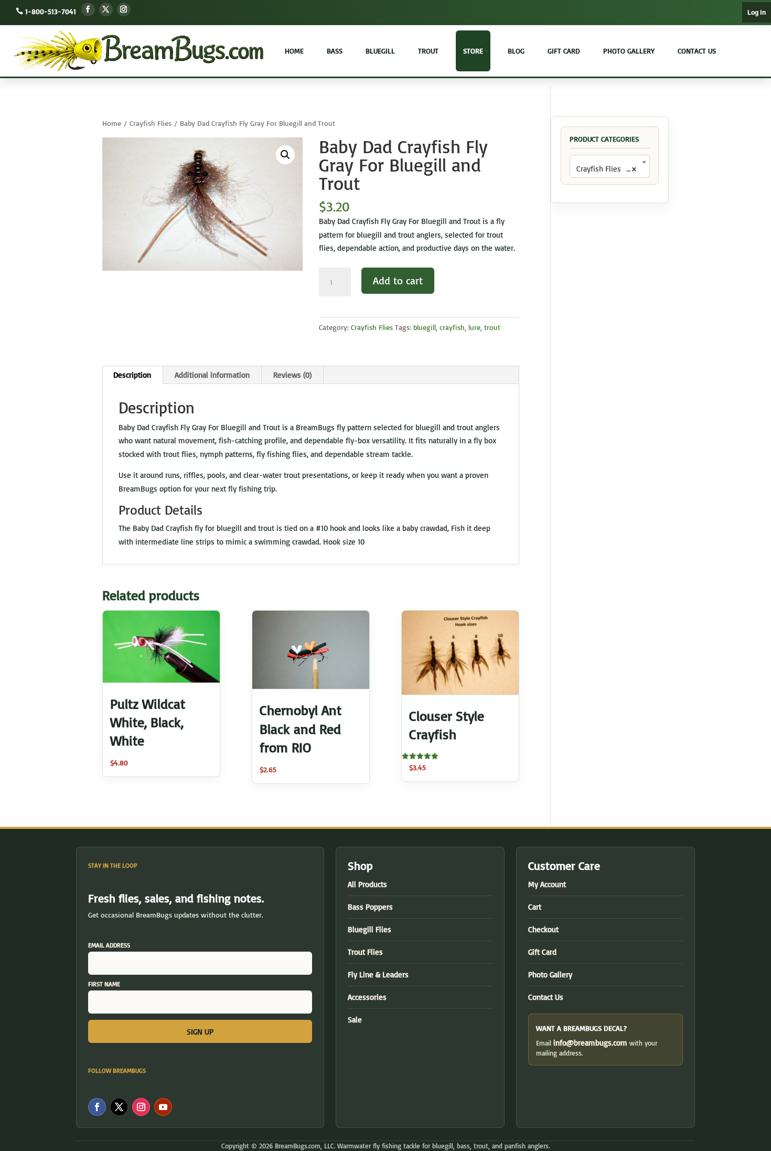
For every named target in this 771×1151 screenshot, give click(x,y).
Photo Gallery (629, 50)
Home (294, 50)
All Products (367, 884)
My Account (547, 884)
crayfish (452, 327)
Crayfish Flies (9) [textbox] (606, 169)
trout (492, 327)
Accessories (367, 997)
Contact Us (697, 50)
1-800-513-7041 (50, 11)
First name (104, 984)
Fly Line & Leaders (378, 974)
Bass (334, 50)
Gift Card (564, 50)
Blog (516, 50)
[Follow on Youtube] (163, 1107)
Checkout (543, 929)
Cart (534, 907)
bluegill (424, 327)
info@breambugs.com (590, 1043)
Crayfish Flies (151, 123)
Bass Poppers (370, 907)
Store (473, 50)
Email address (109, 945)
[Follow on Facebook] (88, 9)
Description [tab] (132, 375)
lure (474, 327)
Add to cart (398, 280)
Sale (355, 1020)
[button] (285, 154)
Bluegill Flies (369, 929)
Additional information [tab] (212, 375)
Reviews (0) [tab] (292, 375)
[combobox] (610, 166)
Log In (756, 12)
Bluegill (380, 50)
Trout (428, 50)
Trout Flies (365, 952)
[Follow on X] (106, 9)
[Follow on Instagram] (124, 9)
